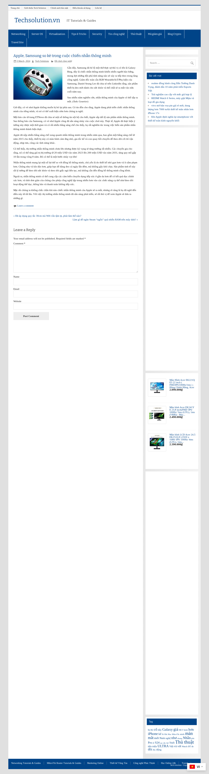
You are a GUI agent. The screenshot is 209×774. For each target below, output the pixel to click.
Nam (162, 738)
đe (193, 746)
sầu (164, 743)
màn (189, 733)
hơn (191, 729)
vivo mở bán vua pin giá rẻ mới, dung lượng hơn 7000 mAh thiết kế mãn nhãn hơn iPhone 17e (170, 109)
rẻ (153, 743)
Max (169, 734)
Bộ (152, 730)
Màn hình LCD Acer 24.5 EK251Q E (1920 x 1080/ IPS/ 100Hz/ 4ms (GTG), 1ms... (182, 438)
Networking (18, 34)
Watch (184, 746)
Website (17, 301)
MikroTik (175, 734)
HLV (181, 730)
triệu (154, 746)
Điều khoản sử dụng (81, 8)
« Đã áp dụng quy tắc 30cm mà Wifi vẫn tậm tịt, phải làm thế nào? (47, 215)
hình (186, 730)
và (175, 746)
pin (192, 738)
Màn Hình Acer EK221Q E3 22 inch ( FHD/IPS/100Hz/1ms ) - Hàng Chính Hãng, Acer (182, 383)
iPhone (153, 734)
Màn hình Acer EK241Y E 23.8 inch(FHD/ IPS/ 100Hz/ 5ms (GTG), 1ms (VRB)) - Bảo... (182, 411)
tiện (150, 746)
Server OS (37, 34)
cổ (155, 729)
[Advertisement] (172, 249)
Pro (150, 742)
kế (160, 734)
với (179, 746)
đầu (154, 750)
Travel (185, 763)
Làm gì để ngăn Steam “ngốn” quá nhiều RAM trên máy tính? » (105, 219)
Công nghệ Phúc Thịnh (144, 763)
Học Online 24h (168, 763)
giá (175, 729)
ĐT (189, 746)
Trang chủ (15, 8)
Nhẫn (187, 738)
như (174, 738)
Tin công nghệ (116, 34)
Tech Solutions (42, 61)
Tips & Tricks (78, 34)
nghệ (168, 738)
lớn (165, 734)
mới (156, 738)
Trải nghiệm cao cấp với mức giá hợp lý (171, 94)
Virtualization (57, 34)
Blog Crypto (174, 34)
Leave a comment (25, 206)
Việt (171, 746)
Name (16, 276)
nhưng (179, 738)
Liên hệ (98, 8)
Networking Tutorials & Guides (26, 763)
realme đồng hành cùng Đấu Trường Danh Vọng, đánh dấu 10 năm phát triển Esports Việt (171, 87)
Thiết (172, 742)
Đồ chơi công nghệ (63, 61)
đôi (150, 749)
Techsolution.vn (37, 20)
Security (97, 34)
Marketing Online (95, 763)
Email (16, 289)
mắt (150, 738)
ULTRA (163, 746)
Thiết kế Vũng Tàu (118, 763)
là (163, 734)
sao (161, 743)
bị (149, 730)
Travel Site (17, 42)
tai (167, 743)
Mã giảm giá (155, 34)
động (158, 749)
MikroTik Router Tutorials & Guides (64, 763)
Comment (19, 243)
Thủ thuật (136, 34)
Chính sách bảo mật (59, 8)
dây (160, 730)
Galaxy (167, 729)
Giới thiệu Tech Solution (35, 8)
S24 (157, 742)
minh (182, 734)
